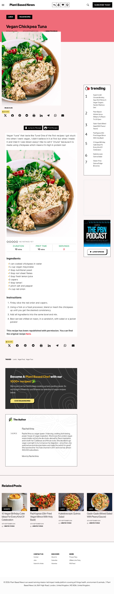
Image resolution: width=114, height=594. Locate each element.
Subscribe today (102, 5)
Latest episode (98, 252)
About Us (54, 557)
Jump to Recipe (34, 128)
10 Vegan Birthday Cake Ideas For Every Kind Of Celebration (99, 146)
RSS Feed (72, 563)
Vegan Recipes (24, 17)
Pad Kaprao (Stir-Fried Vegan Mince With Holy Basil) (99, 135)
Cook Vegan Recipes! (22, 401)
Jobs (35, 560)
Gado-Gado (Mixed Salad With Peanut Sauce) (99, 126)
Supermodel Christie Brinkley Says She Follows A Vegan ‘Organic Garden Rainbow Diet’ (99, 101)
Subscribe (54, 560)
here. (28, 334)
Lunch (10, 17)
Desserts (7, 509)
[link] (61, 5)
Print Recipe (52, 128)
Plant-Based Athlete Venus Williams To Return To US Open (99, 115)
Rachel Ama (12, 31)
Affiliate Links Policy (75, 560)
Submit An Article (39, 563)
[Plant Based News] (3, 5)
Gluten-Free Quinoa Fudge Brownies (98, 163)
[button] (8, 241)
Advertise (54, 563)
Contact (36, 557)
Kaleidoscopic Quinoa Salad (98, 155)
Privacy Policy (73, 557)
